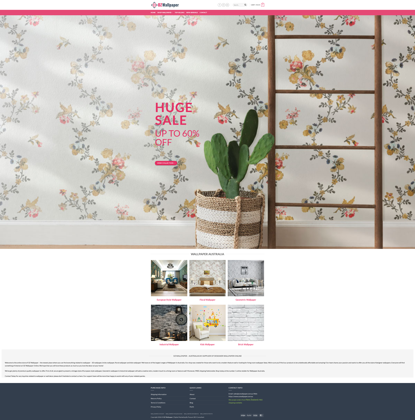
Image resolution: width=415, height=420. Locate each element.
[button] (257, 5)
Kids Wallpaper (207, 344)
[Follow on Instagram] (223, 5)
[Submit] (245, 5)
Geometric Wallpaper (246, 299)
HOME (153, 12)
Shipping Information (159, 394)
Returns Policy (156, 398)
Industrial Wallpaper (169, 344)
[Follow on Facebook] (219, 5)
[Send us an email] (227, 5)
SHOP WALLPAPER (164, 12)
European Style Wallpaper (169, 299)
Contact (193, 398)
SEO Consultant (199, 417)
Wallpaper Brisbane (191, 414)
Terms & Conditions (158, 403)
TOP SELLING (179, 12)
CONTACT (203, 12)
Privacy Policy (156, 407)
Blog (191, 403)
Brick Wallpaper (246, 344)
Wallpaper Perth (206, 414)
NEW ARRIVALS (192, 12)
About (192, 394)
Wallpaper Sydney (157, 414)
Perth (192, 407)
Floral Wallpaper (207, 299)
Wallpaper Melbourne (174, 414)
